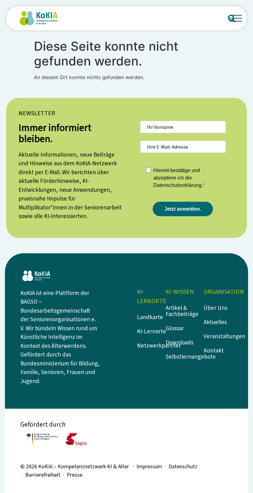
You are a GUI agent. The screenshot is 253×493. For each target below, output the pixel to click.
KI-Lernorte (151, 331)
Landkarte (150, 317)
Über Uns (215, 308)
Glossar (175, 328)
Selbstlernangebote (181, 357)
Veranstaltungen (219, 336)
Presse (74, 475)
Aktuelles (215, 322)
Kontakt (214, 351)
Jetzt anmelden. (182, 209)
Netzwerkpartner (153, 346)
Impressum (149, 466)
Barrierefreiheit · (46, 475)
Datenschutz (182, 466)
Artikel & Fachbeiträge (181, 311)
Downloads (179, 343)
